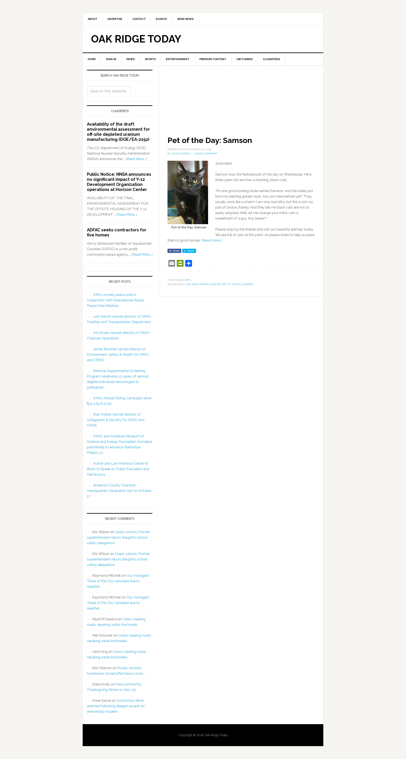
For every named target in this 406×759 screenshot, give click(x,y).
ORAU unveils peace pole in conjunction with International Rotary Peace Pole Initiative (115, 300)
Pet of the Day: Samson (209, 140)
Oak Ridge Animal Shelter (203, 284)
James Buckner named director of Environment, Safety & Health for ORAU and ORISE (118, 354)
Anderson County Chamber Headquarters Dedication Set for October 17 (119, 490)
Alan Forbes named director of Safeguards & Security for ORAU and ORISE (115, 419)
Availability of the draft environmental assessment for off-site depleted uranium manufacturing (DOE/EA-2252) (118, 132)
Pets (188, 280)
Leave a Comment (206, 153)
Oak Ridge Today (136, 39)
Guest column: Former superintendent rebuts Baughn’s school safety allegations (118, 537)
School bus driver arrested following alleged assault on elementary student (116, 706)
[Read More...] (136, 159)
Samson (247, 284)
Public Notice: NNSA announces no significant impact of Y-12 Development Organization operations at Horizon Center (119, 182)
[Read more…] (212, 240)
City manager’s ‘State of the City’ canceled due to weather (118, 581)
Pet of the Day (231, 284)
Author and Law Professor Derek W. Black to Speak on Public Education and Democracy (118, 468)
